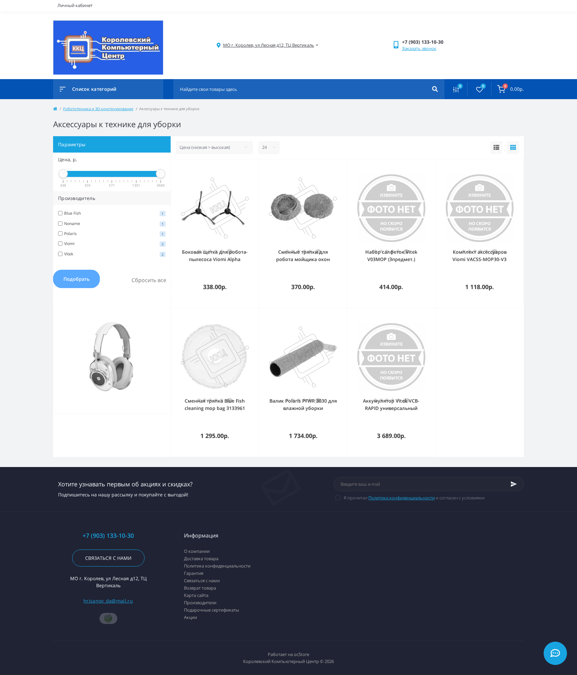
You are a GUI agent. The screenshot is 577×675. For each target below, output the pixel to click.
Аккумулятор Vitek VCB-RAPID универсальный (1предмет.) (391, 408)
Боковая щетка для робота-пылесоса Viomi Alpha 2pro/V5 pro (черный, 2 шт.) (215, 259)
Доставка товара (201, 558)
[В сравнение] (246, 168)
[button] (268, 45)
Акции (190, 617)
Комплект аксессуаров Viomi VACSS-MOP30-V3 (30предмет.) (479, 259)
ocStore (301, 654)
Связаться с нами (108, 558)
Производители (200, 603)
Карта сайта (196, 595)
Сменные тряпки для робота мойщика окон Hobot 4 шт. (303, 259)
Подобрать (76, 279)
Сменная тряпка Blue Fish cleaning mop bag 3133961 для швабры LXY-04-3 (215, 408)
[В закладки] (256, 168)
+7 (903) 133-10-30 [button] (108, 535)
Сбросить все (149, 280)
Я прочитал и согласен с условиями (414, 497)
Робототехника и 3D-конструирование (98, 108)
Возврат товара (200, 588)
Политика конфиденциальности (401, 498)
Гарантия (193, 573)
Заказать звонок (419, 48)
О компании (197, 551)
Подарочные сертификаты (211, 610)
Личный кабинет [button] (74, 5)
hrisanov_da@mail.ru (108, 601)
